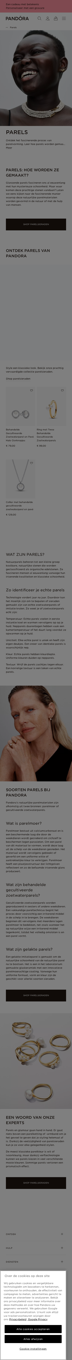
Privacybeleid (17, 1319)
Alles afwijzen (33, 1339)
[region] (33, 1315)
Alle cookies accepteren (33, 1329)
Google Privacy (37, 1319)
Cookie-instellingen (33, 1348)
